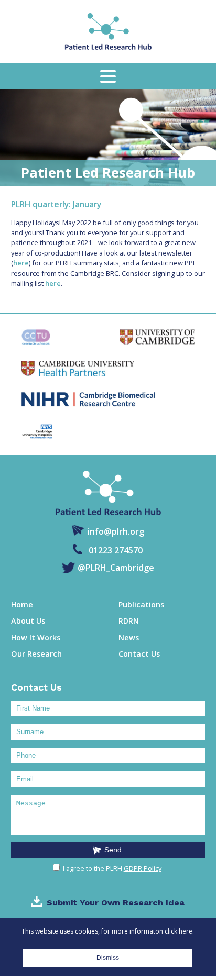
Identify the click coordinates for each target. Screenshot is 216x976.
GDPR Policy (142, 868)
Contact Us (139, 654)
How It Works (35, 637)
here (21, 263)
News (128, 637)
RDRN (128, 621)
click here (178, 931)
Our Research (36, 654)
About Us (28, 621)
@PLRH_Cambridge (116, 567)
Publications (141, 604)
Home (22, 604)
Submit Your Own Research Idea (116, 902)
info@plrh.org (116, 531)
